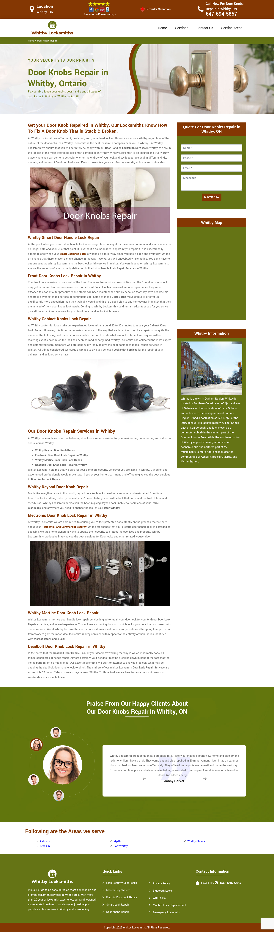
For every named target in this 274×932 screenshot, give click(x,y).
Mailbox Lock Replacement (169, 905)
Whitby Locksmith (134, 928)
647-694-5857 (221, 14)
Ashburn (45, 841)
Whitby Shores (196, 841)
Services (181, 27)
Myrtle (117, 841)
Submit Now (211, 197)
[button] (58, 795)
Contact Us (204, 27)
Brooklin (45, 846)
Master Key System (118, 890)
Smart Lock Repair (117, 905)
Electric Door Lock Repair (121, 897)
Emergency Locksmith (166, 913)
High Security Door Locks (121, 883)
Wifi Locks (159, 898)
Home (162, 27)
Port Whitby (121, 846)
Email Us (207, 883)
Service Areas (231, 27)
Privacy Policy (161, 883)
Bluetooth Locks (163, 891)
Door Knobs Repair (47, 40)
